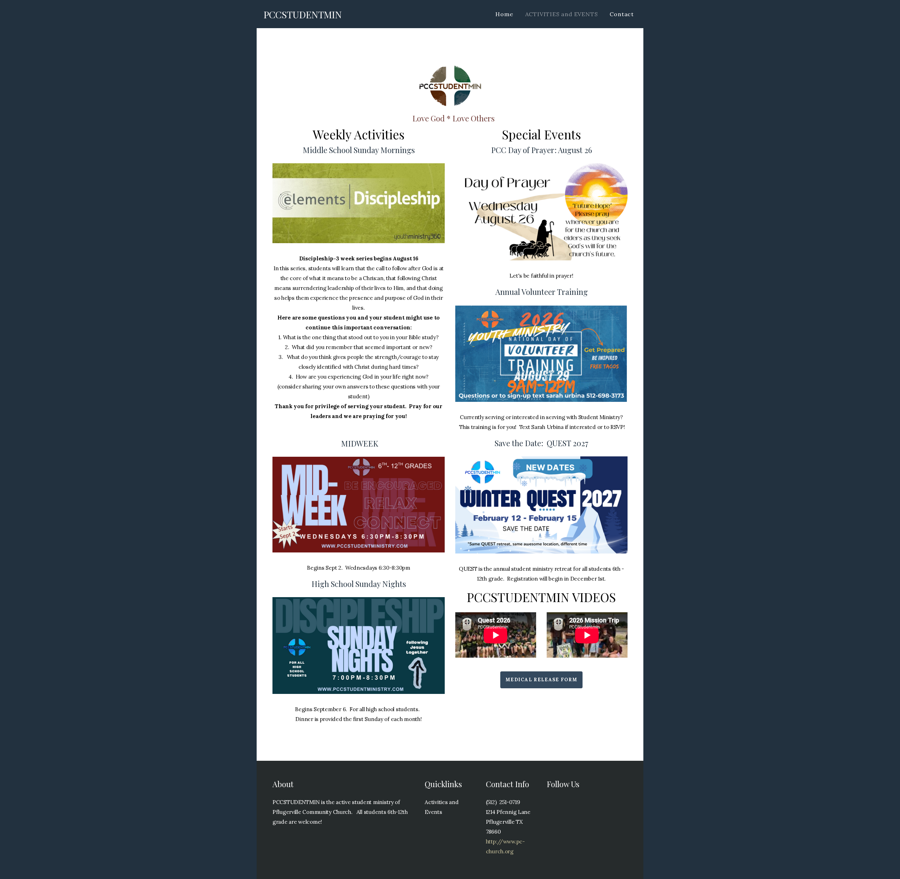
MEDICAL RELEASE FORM (541, 680)
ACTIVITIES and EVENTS (561, 14)
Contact (622, 14)
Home (504, 14)
